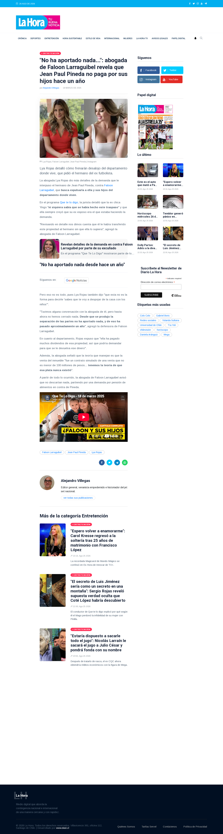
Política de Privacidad (195, 826)
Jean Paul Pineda (77, 452)
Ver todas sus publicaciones (78, 497)
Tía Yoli (172, 325)
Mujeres (127, 38)
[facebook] (190, 4)
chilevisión (145, 330)
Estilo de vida (93, 38)
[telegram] (206, 4)
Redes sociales (148, 320)
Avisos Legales (160, 38)
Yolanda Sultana (170, 320)
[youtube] (202, 4)
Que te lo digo (69, 202)
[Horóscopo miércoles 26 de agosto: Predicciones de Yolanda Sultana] (147, 202)
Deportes (36, 38)
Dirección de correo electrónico (158, 282)
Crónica (22, 38)
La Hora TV (142, 38)
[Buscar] (201, 38)
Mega (166, 334)
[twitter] (194, 4)
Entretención (52, 38)
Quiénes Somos (126, 826)
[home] (38, 22)
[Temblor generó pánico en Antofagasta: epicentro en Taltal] (173, 202)
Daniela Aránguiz (149, 334)
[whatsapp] (125, 462)
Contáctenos (170, 826)
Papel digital (178, 38)
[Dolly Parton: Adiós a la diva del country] (147, 233)
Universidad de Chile (151, 325)
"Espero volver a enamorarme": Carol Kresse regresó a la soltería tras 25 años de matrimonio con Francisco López (98, 540)
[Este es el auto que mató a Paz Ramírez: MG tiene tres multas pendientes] (147, 170)
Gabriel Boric (163, 315)
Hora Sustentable (72, 38)
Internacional (111, 38)
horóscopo (162, 330)
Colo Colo (145, 315)
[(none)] (47, 482)
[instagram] (198, 4)
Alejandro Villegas (51, 88)
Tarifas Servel (149, 826)
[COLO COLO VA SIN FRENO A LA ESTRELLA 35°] (155, 126)
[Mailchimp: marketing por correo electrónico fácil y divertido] (176, 297)
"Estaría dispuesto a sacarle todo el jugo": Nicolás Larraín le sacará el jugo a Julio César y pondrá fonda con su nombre (98, 643)
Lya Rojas (97, 452)
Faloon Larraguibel (52, 452)
